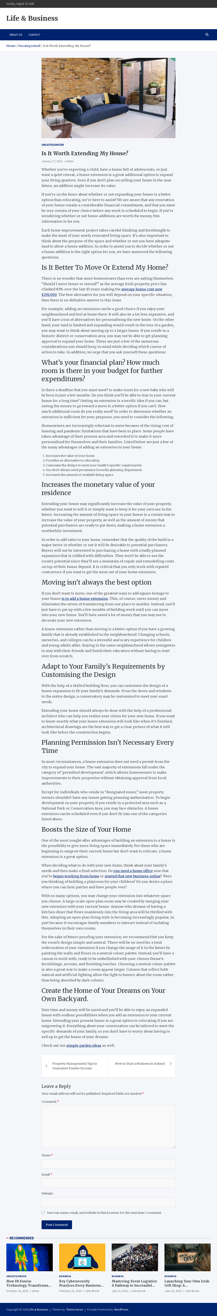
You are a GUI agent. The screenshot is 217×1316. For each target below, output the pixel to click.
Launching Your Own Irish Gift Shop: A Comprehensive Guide (186, 1285)
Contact (34, 35)
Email (47, 1174)
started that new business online (132, 876)
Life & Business (32, 18)
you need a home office (133, 871)
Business (65, 1276)
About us (16, 35)
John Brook (92, 1291)
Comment (50, 1102)
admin (70, 161)
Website (47, 1193)
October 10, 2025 (17, 1291)
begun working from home (76, 876)
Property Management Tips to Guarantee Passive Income (74, 1066)
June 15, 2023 (173, 1291)
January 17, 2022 (52, 161)
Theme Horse (74, 1309)
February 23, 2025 (70, 1291)
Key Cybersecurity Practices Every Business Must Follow (80, 1285)
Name (47, 1155)
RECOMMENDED (22, 1238)
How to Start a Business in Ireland (140, 1064)
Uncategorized (53, 145)
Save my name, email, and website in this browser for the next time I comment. (104, 1213)
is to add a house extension (84, 598)
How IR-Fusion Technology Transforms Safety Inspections (27, 1285)
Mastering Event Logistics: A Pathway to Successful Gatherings (134, 1285)
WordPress (121, 1309)
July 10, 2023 (120, 1291)
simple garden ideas (83, 1045)
